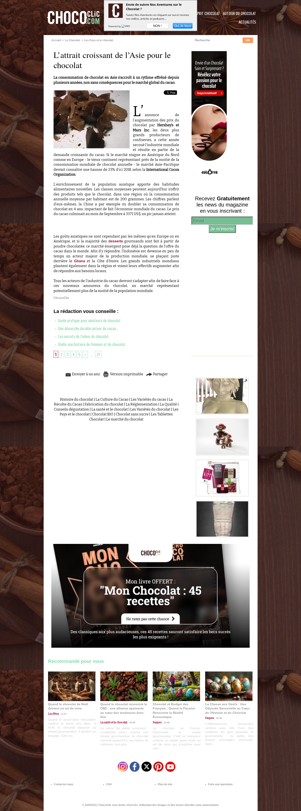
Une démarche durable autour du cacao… (87, 328)
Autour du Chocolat (239, 13)
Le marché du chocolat (124, 419)
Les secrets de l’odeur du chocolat (83, 336)
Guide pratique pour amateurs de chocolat (89, 320)
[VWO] (126, 26)
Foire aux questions (220, 784)
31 (98, 354)
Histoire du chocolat (76, 399)
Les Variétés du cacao (148, 399)
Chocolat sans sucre (132, 414)
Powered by (114, 26)
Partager (160, 374)
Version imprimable (126, 374)
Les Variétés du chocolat (150, 409)
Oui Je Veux (182, 26)
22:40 (218, 718)
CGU (108, 784)
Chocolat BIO (102, 414)
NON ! (157, 26)
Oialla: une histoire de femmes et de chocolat (91, 344)
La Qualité (168, 404)
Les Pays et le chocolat (98, 40)
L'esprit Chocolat (205, 13)
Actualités (247, 22)
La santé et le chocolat (109, 409)
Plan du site (164, 784)
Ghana (79, 261)
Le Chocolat (72, 40)
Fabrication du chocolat (104, 404)
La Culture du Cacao (112, 399)
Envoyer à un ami (85, 374)
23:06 (166, 722)
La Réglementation (142, 404)
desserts (115, 241)
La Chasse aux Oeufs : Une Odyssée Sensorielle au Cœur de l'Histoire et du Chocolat (227, 708)
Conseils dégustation (71, 409)
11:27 (63, 714)
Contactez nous (63, 784)
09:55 (131, 722)
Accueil (56, 40)
